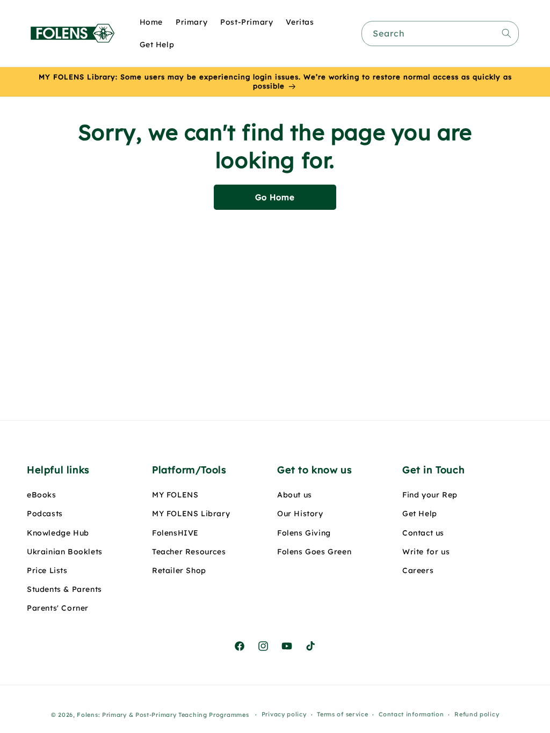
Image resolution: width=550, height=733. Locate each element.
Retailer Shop (179, 570)
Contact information (411, 714)
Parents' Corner (58, 608)
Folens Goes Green (314, 551)
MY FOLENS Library (191, 513)
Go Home (275, 197)
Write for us (426, 551)
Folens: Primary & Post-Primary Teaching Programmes (163, 715)
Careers (417, 570)
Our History (300, 513)
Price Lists (47, 570)
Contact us (423, 533)
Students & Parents (64, 589)
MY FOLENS (175, 495)
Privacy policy (284, 714)
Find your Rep (430, 495)
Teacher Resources (189, 551)
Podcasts (45, 513)
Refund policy (476, 714)
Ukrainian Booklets (65, 551)
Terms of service (342, 714)
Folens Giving (304, 533)
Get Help (419, 513)
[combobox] (440, 33)
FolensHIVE (175, 533)
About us (294, 495)
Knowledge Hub (58, 533)
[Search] (506, 33)
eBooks (41, 495)
